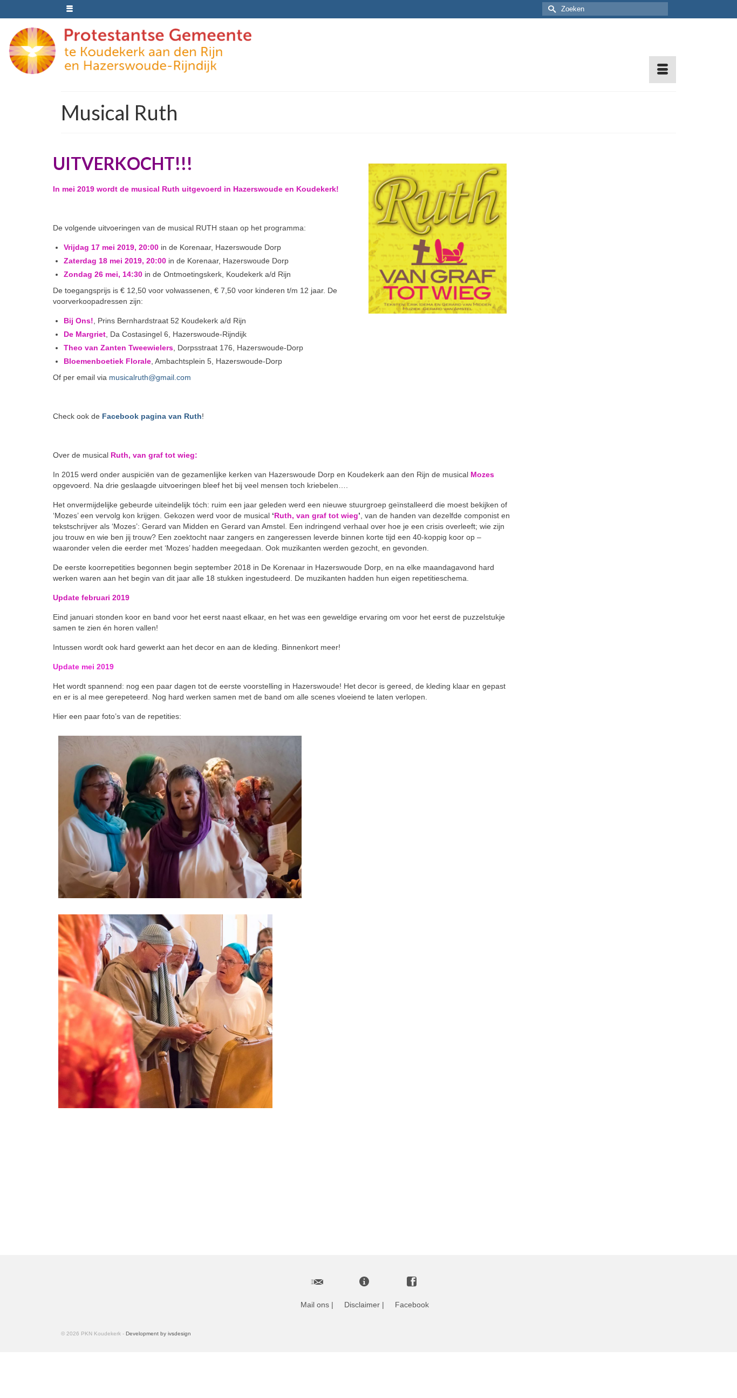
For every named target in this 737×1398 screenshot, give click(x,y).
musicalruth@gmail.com (150, 377)
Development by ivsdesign (158, 1333)
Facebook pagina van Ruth (152, 416)
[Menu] (662, 69)
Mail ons (315, 1304)
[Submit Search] (550, 9)
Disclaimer (362, 1304)
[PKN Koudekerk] (141, 50)
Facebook (412, 1304)
